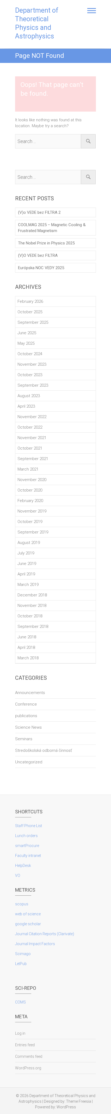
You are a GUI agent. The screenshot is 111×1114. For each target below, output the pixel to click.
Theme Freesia (78, 1101)
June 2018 (27, 637)
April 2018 (26, 647)
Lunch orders (26, 836)
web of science (28, 914)
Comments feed (28, 1056)
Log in (20, 1033)
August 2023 (29, 395)
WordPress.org (28, 1068)
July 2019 (26, 553)
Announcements (30, 692)
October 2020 (30, 490)
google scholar (28, 924)
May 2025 (26, 343)
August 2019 (29, 542)
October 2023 (30, 374)
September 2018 (33, 626)
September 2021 (33, 458)
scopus (21, 904)
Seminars (23, 738)
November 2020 (32, 479)
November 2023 (32, 364)
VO (17, 875)
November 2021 (32, 437)
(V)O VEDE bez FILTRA (38, 255)
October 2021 (30, 448)
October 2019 (30, 521)
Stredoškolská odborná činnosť (43, 750)
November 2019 (32, 511)
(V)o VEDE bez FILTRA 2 (39, 212)
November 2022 (32, 416)
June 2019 (27, 563)
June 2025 (27, 332)
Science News (28, 727)
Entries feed (25, 1045)
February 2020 (30, 500)
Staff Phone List (28, 826)
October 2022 (30, 427)
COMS (20, 1002)
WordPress (66, 1107)
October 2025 (30, 311)
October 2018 (30, 616)
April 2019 (26, 574)
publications (26, 715)
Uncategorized (28, 762)
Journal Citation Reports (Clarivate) (44, 934)
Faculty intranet (28, 855)
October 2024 (30, 353)
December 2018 (32, 595)
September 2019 (33, 532)
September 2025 (33, 322)
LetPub (21, 964)
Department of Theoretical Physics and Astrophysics (36, 23)
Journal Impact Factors (35, 944)
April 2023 (26, 406)
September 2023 (33, 385)
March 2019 (28, 584)
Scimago (23, 954)
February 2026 (30, 301)
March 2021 (28, 469)
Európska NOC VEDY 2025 (41, 267)
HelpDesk (23, 865)
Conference (26, 704)
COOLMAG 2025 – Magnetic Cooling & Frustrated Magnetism (52, 227)
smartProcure (27, 845)
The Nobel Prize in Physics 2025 (46, 243)
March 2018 (28, 658)
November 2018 (32, 605)
